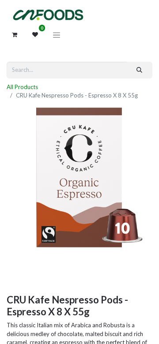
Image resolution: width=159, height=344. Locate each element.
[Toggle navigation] (56, 35)
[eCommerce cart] (15, 35)
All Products (22, 86)
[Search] (139, 70)
